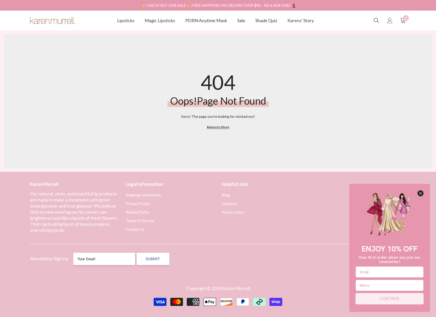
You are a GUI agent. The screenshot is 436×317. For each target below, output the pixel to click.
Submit (153, 258)
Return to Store (218, 127)
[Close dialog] (420, 193)
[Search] (376, 20)
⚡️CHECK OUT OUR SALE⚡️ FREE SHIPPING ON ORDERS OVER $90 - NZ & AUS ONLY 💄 (218, 5)
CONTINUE (389, 298)
